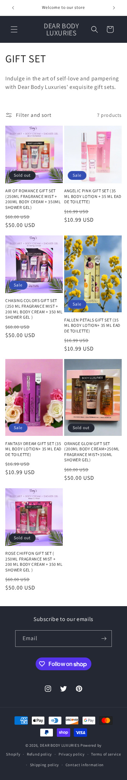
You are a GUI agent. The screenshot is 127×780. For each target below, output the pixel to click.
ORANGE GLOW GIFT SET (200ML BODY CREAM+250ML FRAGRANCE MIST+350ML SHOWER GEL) (92, 452)
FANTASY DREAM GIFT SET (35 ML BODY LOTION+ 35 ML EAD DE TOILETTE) (33, 449)
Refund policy (39, 754)
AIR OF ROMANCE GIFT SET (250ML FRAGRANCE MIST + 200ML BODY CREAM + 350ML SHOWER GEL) (33, 199)
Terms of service (106, 754)
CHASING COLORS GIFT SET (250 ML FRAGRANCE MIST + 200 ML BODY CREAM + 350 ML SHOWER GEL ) (34, 309)
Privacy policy (72, 754)
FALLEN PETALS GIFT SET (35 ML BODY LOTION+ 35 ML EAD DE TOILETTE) (92, 325)
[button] (14, 29)
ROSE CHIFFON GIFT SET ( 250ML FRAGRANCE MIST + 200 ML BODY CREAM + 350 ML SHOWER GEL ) (34, 562)
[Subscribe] (103, 638)
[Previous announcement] (13, 8)
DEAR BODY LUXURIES (60, 745)
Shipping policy (44, 764)
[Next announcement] (114, 8)
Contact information (85, 764)
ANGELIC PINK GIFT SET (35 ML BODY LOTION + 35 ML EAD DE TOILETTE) (92, 196)
